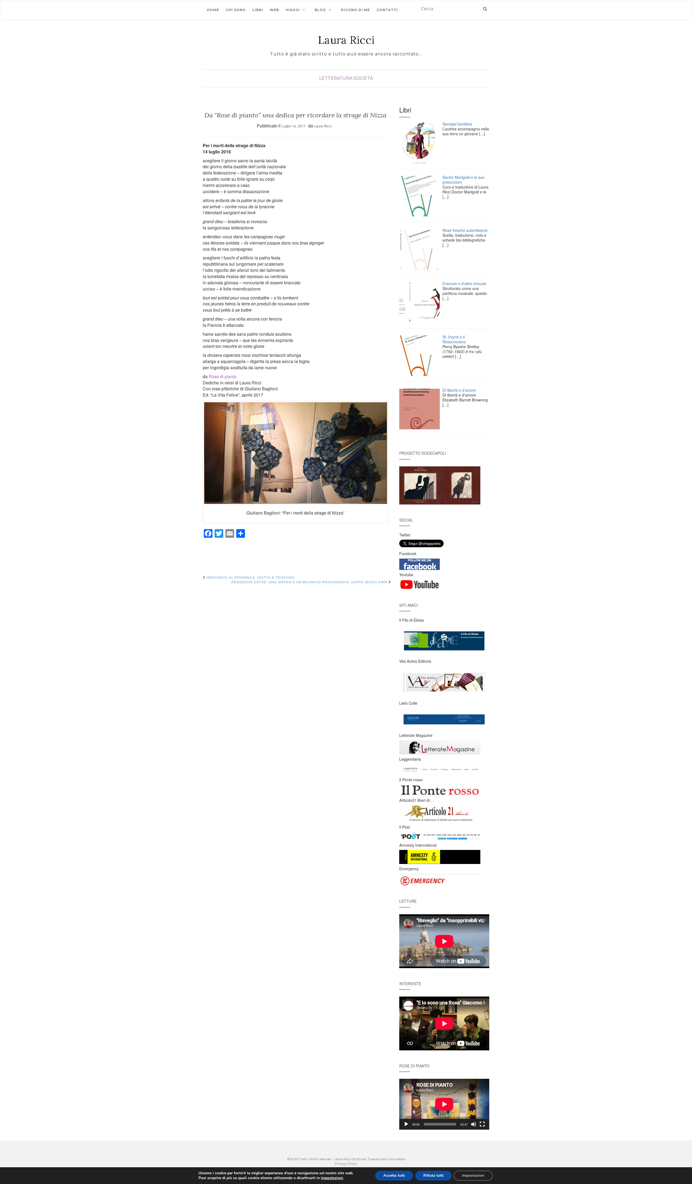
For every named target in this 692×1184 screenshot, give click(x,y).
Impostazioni (473, 1175)
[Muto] (473, 1124)
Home (213, 10)
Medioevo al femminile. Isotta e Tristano (249, 577)
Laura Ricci (346, 40)
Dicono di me (355, 10)
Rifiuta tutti (433, 1175)
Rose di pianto (223, 376)
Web (274, 10)
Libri (257, 10)
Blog (320, 10)
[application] (444, 1104)
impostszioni (332, 1178)
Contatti (387, 10)
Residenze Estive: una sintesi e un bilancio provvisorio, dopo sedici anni (309, 582)
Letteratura (335, 78)
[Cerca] (485, 9)
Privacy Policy (346, 1164)
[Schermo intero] (482, 1124)
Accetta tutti (394, 1175)
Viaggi (293, 10)
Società (363, 78)
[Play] (406, 1124)
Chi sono (236, 10)
